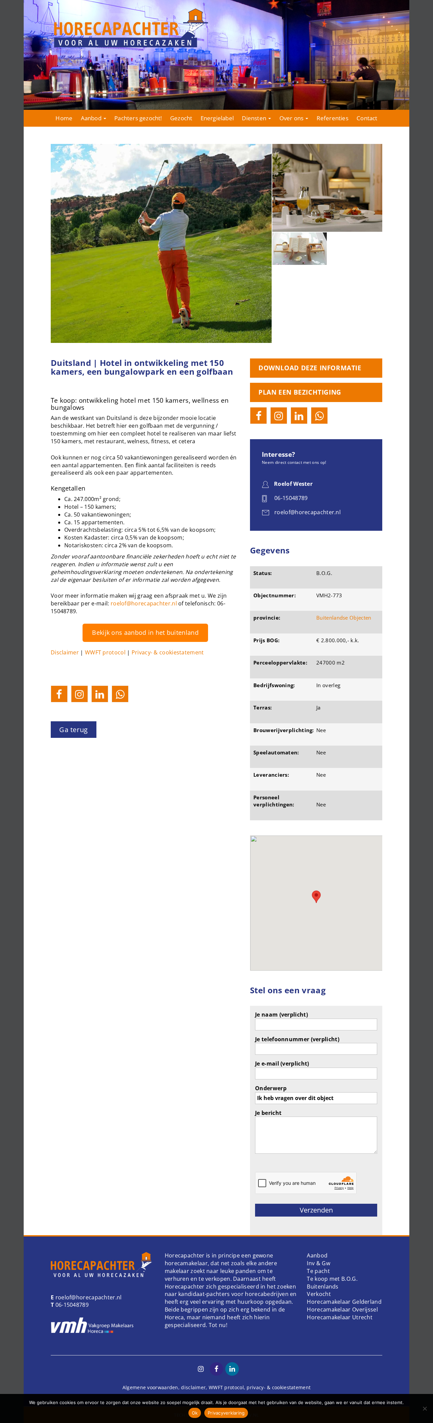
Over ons (292, 118)
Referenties (332, 118)
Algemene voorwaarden (150, 1387)
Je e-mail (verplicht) (282, 1063)
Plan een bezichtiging (299, 392)
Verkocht (319, 1294)
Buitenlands (322, 1286)
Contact (367, 118)
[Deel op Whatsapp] (120, 693)
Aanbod (92, 118)
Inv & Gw (318, 1263)
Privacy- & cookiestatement (168, 652)
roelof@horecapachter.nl (144, 603)
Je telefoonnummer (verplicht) (297, 1039)
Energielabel (217, 118)
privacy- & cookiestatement (279, 1387)
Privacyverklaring (226, 1413)
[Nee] (424, 1408)
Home (63, 118)
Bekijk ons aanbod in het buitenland (145, 632)
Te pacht (318, 1271)
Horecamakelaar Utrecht (339, 1317)
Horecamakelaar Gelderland (344, 1301)
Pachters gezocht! (138, 118)
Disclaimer (65, 652)
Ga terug (73, 729)
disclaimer (193, 1387)
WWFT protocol (105, 652)
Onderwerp (271, 1088)
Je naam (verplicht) (281, 1014)
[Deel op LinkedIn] (99, 693)
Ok (195, 1413)
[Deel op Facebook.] (59, 693)
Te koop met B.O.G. (332, 1278)
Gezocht (181, 118)
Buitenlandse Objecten (343, 617)
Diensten (255, 118)
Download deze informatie (309, 368)
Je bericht (268, 1113)
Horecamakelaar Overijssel (342, 1309)
